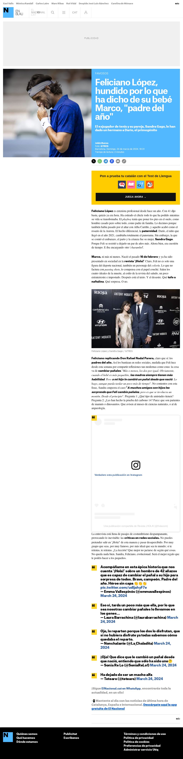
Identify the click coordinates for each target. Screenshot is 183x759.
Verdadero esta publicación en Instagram (118, 474)
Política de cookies (136, 742)
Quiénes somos (26, 734)
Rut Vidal (71, 4)
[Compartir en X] (94, 161)
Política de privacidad (139, 738)
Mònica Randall (24, 4)
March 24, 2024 (113, 596)
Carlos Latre (42, 4)
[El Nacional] (8, 12)
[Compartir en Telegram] (106, 161)
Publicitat (70, 734)
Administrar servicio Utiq (141, 749)
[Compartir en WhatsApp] (100, 161)
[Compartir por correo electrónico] (118, 161)
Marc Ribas (57, 4)
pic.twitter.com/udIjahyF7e (123, 587)
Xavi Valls (8, 4)
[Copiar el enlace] (124, 161)
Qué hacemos (25, 738)
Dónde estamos (27, 742)
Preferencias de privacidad (142, 746)
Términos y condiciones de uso (145, 734)
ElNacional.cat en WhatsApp (121, 688)
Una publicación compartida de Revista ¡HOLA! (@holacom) (136, 526)
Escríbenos (71, 738)
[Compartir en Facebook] (112, 161)
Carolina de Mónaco (122, 4)
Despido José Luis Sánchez (94, 4)
